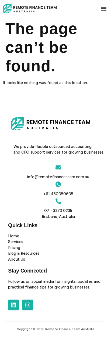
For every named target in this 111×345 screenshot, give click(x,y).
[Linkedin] (13, 305)
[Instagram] (27, 305)
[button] (103, 8)
